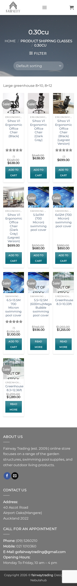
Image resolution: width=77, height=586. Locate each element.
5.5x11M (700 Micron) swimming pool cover (38, 222)
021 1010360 (26, 546)
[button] (44, 7)
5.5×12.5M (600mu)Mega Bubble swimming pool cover (41, 307)
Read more (38, 344)
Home (10, 41)
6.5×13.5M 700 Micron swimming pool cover (13, 307)
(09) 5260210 (26, 541)
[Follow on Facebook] (7, 475)
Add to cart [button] (13, 172)
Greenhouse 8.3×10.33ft (64, 302)
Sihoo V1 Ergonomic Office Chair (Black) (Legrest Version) (63, 132)
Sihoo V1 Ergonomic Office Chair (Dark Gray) (38, 130)
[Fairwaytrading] (21, 7)
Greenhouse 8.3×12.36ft (14, 388)
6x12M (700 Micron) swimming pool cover (63, 220)
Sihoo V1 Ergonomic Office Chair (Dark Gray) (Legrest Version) (13, 228)
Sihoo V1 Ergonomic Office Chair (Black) (13, 128)
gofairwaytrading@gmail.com (40, 552)
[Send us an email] (14, 475)
